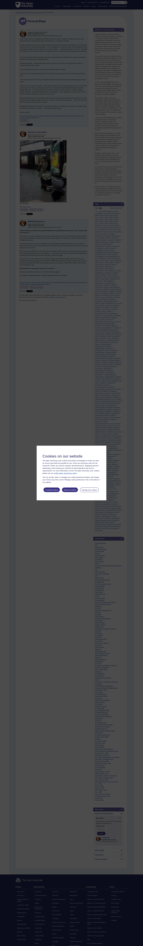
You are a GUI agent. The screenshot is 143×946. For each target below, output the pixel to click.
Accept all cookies (51, 490)
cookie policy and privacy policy (65, 473)
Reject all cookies (70, 490)
